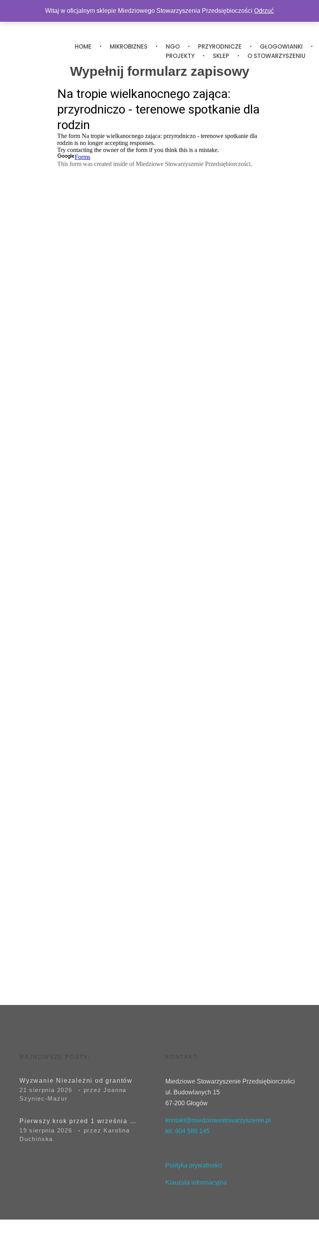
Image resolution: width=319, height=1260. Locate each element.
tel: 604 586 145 (187, 1131)
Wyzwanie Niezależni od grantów (76, 1080)
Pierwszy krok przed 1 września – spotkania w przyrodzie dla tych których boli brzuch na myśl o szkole (77, 1121)
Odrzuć (264, 10)
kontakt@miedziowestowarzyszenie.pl (218, 1120)
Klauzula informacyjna (196, 1182)
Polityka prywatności (193, 1165)
